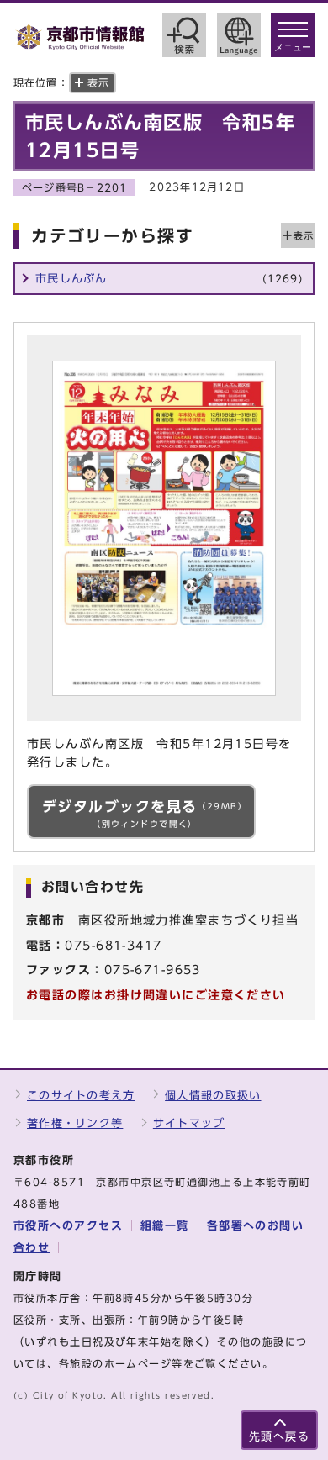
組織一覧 (164, 1225)
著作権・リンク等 (75, 1123)
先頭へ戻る (279, 1436)
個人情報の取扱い (213, 1095)
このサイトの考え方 (81, 1095)
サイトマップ (189, 1123)
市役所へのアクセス (68, 1225)
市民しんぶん (169, 278)
